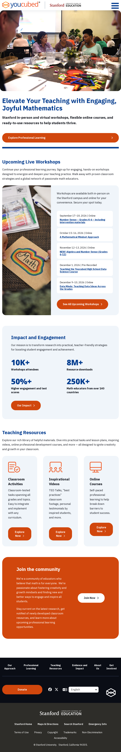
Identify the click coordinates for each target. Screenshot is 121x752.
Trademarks (69, 732)
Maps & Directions (48, 724)
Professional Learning (31, 667)
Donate (22, 689)
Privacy (38, 732)
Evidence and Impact (79, 667)
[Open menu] (115, 5)
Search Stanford (73, 724)
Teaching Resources (55, 667)
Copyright (53, 732)
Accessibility (60, 737)
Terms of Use (21, 732)
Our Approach (9, 667)
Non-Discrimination (92, 732)
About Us (97, 667)
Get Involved (111, 667)
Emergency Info (98, 724)
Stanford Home (23, 724)
